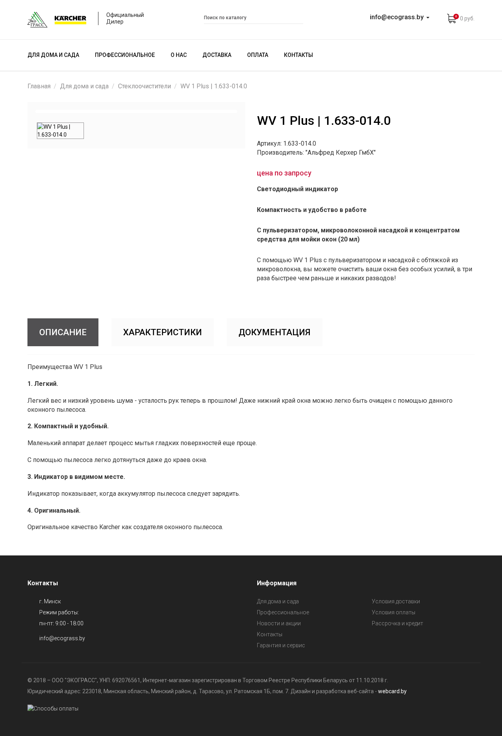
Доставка (216, 55)
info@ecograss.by (62, 638)
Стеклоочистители (144, 86)
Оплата (257, 55)
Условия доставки (396, 601)
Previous (25, 111)
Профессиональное (125, 55)
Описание (63, 332)
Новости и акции (279, 623)
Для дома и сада (53, 55)
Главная (39, 86)
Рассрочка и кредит (397, 623)
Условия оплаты (393, 612)
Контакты (298, 55)
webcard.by (392, 691)
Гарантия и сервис (281, 645)
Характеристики (162, 332)
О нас (179, 55)
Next (247, 111)
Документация (274, 332)
